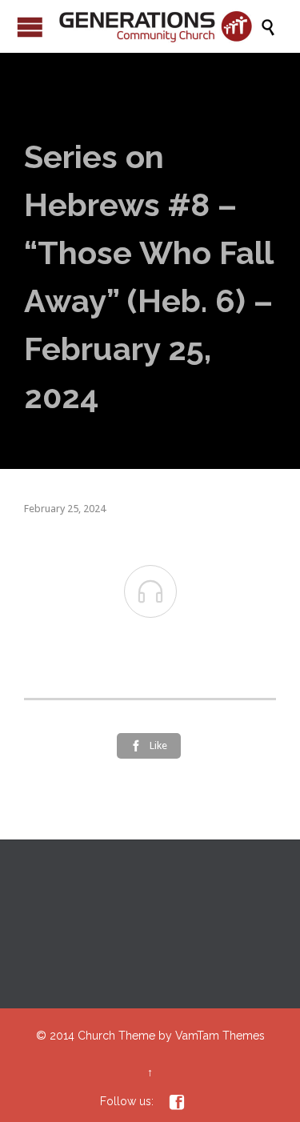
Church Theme (116, 1035)
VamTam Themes (220, 1035)
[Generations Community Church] (158, 26)
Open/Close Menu (30, 27)
